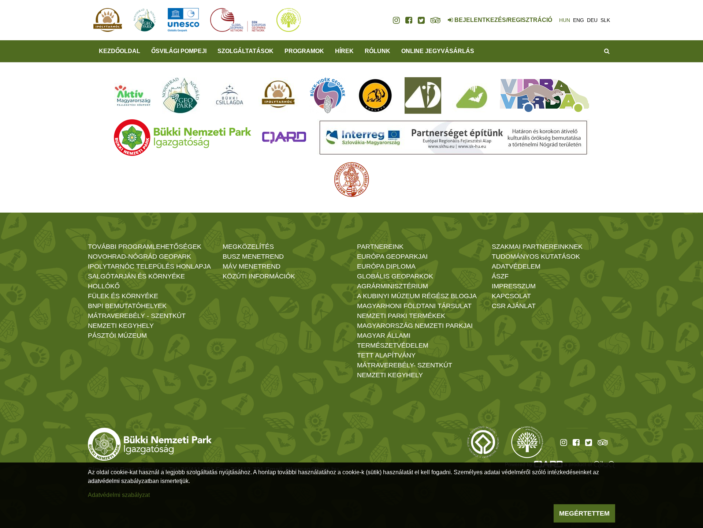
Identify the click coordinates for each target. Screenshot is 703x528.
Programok (304, 51)
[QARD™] (284, 137)
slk (605, 20)
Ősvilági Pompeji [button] (179, 51)
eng (578, 20)
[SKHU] (453, 137)
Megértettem (584, 513)
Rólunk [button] (377, 51)
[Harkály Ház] (423, 95)
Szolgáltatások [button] (245, 51)
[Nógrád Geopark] (181, 95)
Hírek (344, 51)
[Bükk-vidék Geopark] (327, 95)
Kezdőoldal (119, 51)
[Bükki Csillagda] (229, 95)
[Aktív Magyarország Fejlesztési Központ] (132, 95)
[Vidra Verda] (544, 95)
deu (592, 20)
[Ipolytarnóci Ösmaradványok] (278, 95)
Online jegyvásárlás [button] (437, 51)
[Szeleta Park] (375, 95)
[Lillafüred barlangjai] (470, 95)
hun (564, 20)
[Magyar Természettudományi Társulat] (351, 179)
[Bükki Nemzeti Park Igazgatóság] (182, 137)
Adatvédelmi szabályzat (119, 495)
